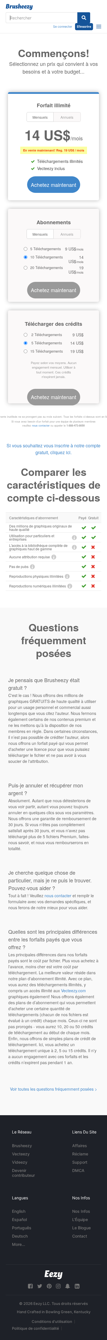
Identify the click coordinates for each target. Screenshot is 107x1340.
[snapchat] (67, 1286)
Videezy (19, 1162)
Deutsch (20, 1236)
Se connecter (62, 27)
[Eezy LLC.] (53, 1274)
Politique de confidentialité (35, 1328)
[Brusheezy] (19, 7)
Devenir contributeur (23, 1173)
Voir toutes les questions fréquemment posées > (53, 1089)
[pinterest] (49, 1286)
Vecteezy (21, 1153)
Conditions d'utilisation (52, 1321)
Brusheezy (22, 1145)
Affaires (79, 1145)
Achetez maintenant (53, 184)
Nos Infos (81, 1211)
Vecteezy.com (73, 990)
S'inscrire (84, 27)
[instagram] (58, 1286)
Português (21, 1227)
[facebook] (30, 1286)
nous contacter (41, 425)
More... (18, 1244)
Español (19, 1219)
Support (79, 1162)
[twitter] (39, 1286)
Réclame (80, 1153)
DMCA (78, 1170)
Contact (79, 1236)
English (18, 1211)
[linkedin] (77, 1286)
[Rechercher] (83, 17)
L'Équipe (80, 1219)
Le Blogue (81, 1227)
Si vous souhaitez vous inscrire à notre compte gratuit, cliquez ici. (53, 449)
